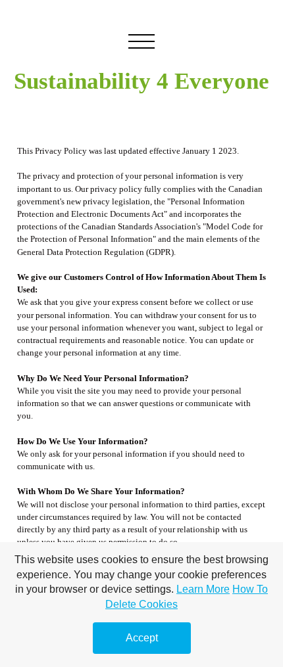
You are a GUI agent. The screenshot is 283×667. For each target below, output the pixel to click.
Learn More (203, 589)
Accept (142, 637)
